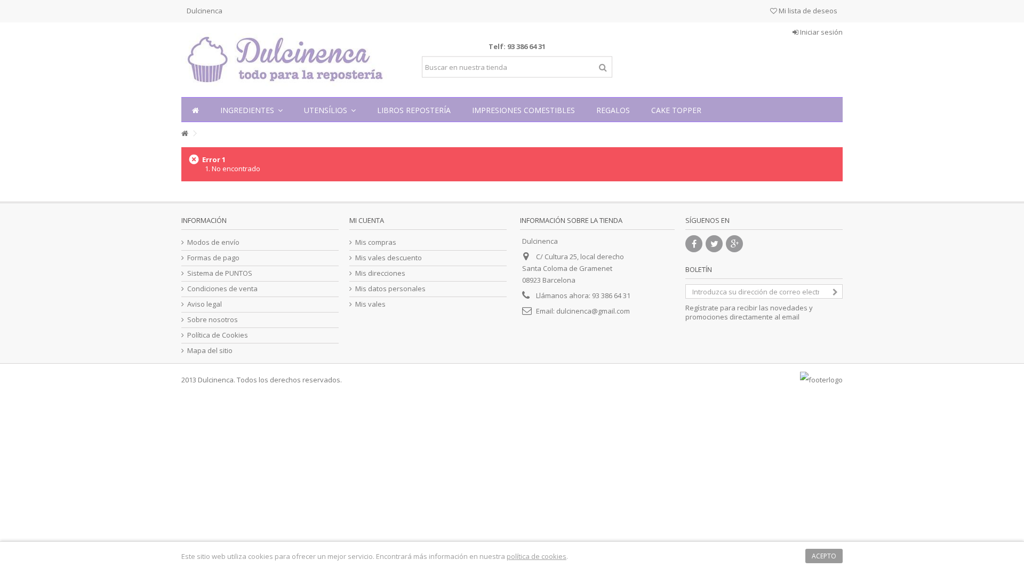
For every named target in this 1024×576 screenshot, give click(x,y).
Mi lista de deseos (807, 10)
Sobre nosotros (212, 319)
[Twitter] (714, 243)
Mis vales (370, 304)
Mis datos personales (390, 288)
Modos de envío (213, 242)
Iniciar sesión (820, 32)
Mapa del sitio (210, 350)
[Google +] (734, 243)
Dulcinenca (204, 10)
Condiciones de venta (222, 288)
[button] (251, 110)
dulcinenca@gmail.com (593, 311)
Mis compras (375, 242)
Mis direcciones (380, 273)
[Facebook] (693, 243)
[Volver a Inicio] (184, 133)
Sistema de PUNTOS (219, 273)
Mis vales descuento (388, 257)
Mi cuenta (366, 220)
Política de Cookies (217, 335)
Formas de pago (213, 257)
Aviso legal (204, 304)
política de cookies (536, 556)
